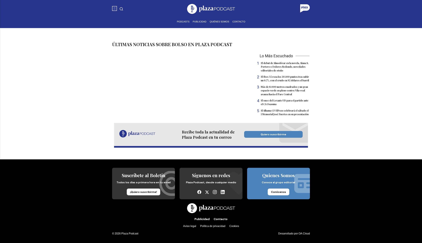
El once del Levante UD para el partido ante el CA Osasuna (282, 102)
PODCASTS (183, 21)
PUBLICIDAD (199, 21)
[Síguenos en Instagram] (215, 193)
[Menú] (114, 9)
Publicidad (202, 219)
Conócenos (278, 192)
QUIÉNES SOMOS (219, 21)
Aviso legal (189, 226)
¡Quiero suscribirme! (143, 192)
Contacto (220, 219)
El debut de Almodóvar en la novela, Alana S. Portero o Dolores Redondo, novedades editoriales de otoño (283, 66)
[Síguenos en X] (207, 192)
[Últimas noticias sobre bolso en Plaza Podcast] (211, 9)
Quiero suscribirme (273, 134)
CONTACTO (238, 21)
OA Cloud (304, 233)
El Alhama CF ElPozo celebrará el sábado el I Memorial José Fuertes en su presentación (283, 112)
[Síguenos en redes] (199, 193)
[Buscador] (121, 9)
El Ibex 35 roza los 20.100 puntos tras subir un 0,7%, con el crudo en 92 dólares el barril (283, 78)
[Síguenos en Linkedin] (223, 193)
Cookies (234, 226)
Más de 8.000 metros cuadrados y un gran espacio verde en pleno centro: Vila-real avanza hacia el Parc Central (282, 90)
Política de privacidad (212, 226)
